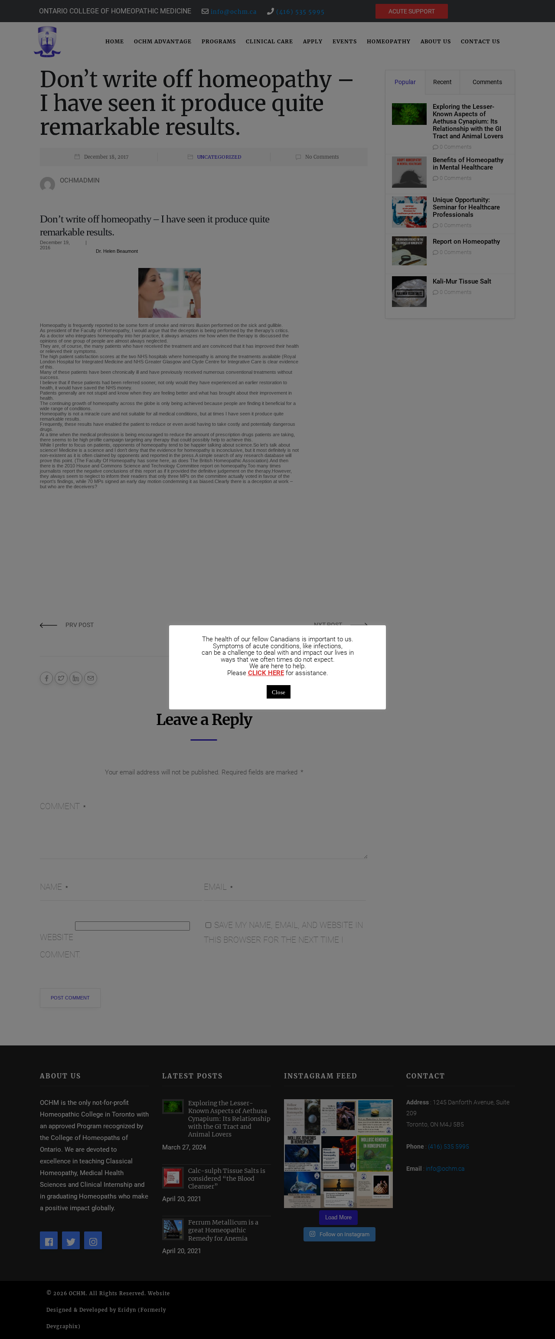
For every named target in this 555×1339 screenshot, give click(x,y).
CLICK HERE (266, 673)
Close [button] (278, 692)
